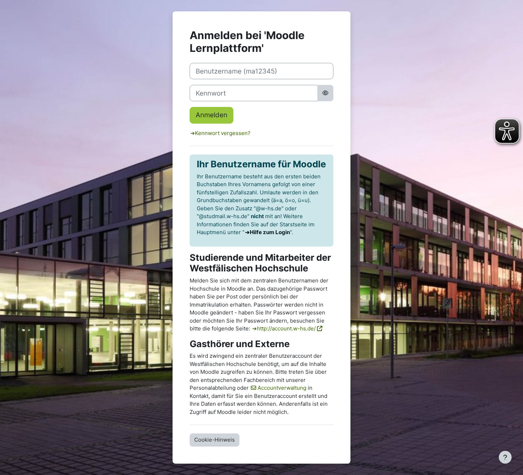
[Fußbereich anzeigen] (505, 457)
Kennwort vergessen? (222, 133)
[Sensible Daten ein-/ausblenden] (325, 93)
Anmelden (211, 115)
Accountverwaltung (282, 387)
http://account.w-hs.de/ (286, 328)
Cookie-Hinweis (214, 439)
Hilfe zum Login (270, 232)
